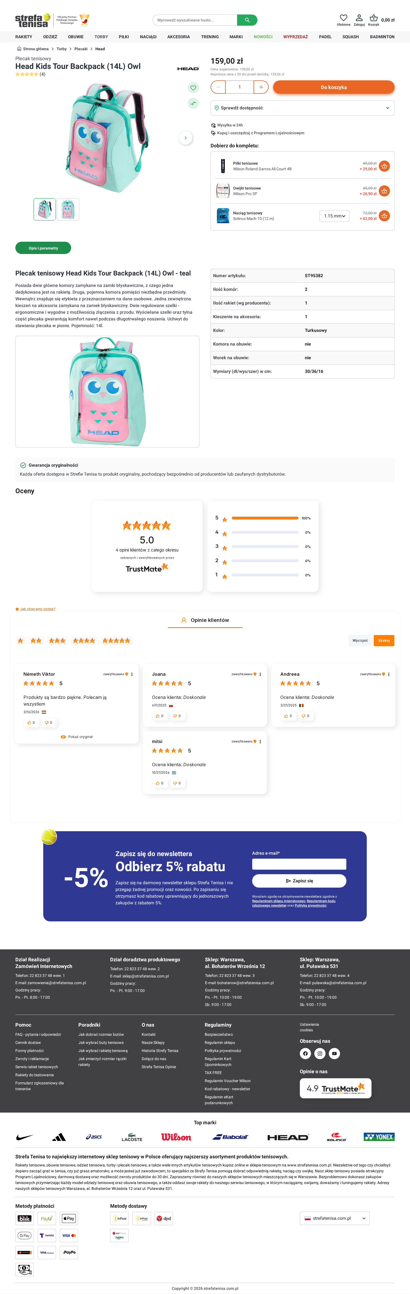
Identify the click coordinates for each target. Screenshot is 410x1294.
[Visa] (69, 1235)
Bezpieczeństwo (219, 1034)
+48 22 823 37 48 (56, 4)
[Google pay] (24, 1235)
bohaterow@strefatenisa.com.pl (245, 983)
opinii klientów (147, 550)
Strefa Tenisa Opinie (159, 1067)
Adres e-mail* (266, 853)
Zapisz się (303, 880)
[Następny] (185, 138)
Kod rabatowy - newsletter (227, 1089)
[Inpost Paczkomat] (141, 1218)
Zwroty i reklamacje (32, 1058)
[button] (17, 609)
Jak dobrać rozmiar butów (101, 1034)
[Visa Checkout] (47, 1252)
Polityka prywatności (223, 1050)
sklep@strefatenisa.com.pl (145, 976)
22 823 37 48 (41, 975)
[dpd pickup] (119, 1235)
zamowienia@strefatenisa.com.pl (57, 983)
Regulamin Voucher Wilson (228, 1081)
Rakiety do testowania (34, 1075)
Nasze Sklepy (153, 1042)
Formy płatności (29, 1050)
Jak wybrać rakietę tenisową (103, 1050)
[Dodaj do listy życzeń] (193, 87)
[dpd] (164, 1218)
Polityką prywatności (310, 905)
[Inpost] (119, 1218)
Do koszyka (334, 87)
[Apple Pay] (69, 1218)
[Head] (188, 68)
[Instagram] (319, 1053)
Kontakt (149, 1034)
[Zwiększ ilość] (261, 87)
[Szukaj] (247, 20)
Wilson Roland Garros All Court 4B (262, 169)
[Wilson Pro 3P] (223, 190)
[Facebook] (305, 1053)
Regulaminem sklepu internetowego (278, 901)
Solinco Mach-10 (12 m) (253, 218)
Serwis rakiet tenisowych (36, 1067)
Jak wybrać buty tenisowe (101, 1042)
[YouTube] (334, 1053)
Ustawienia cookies (305, 1027)
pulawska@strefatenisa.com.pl (339, 983)
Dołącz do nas (154, 1058)
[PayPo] (69, 1252)
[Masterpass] (24, 1252)
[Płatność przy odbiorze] (24, 1269)
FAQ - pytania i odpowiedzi (38, 1034)
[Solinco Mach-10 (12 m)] (223, 215)
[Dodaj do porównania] (193, 103)
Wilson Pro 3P (245, 193)
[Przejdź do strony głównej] (32, 20)
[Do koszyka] (384, 166)
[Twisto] (47, 1235)
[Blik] (24, 1218)
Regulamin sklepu (220, 1042)
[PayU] (47, 1218)
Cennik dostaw (28, 1042)
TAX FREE (213, 1072)
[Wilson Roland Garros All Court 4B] (223, 166)
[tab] (43, 248)
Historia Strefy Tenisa (160, 1050)
